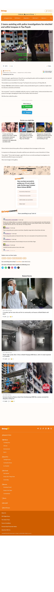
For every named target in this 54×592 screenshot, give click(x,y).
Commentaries (6, 493)
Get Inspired (6, 473)
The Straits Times (6, 519)
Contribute (49, 10)
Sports (4, 452)
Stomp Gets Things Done (9, 476)
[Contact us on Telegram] (3, 268)
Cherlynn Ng (7, 70)
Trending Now (6, 442)
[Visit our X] (18, 268)
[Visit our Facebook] (15, 268)
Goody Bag (6, 479)
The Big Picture (6, 459)
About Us (4, 513)
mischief (4, 258)
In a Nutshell (6, 466)
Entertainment (6, 449)
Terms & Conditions (6, 523)
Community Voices (7, 462)
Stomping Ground (7, 487)
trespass (9, 258)
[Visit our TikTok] (9, 268)
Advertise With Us (6, 530)
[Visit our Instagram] (12, 268)
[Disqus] (27, 234)
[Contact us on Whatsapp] (6, 268)
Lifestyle (5, 445)
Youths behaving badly (17, 258)
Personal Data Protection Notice (9, 526)
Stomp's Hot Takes (7, 490)
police (24, 258)
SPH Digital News (6, 516)
